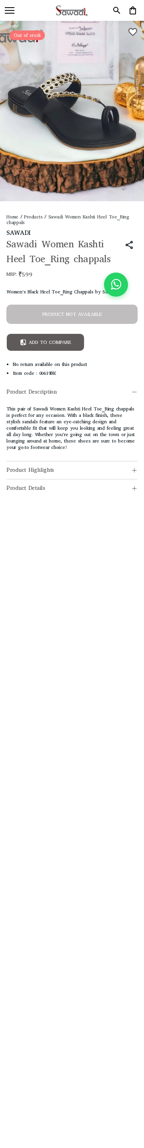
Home (12, 217)
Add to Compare (50, 342)
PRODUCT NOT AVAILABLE (72, 314)
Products (33, 217)
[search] (117, 10)
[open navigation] (9, 10)
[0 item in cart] (133, 10)
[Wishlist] (132, 32)
